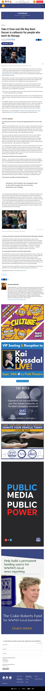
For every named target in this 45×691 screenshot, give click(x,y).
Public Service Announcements (29, 676)
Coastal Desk (5, 661)
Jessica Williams (14, 112)
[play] (3, 6)
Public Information (20, 682)
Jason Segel (37, 110)
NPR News (3, 25)
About (27, 682)
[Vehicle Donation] (22, 441)
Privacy (27, 679)
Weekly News (5, 660)
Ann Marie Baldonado (11, 39)
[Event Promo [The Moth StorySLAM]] (22, 403)
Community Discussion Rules (20, 679)
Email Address (5, 644)
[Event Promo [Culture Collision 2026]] (22, 322)
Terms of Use (19, 676)
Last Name (4, 653)
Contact (36, 676)
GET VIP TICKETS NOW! (22, 381)
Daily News (5, 659)
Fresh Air (24, 270)
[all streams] (43, 6)
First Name (4, 649)
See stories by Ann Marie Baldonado (17, 299)
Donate (40, 1)
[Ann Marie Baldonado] (3, 286)
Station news (5, 665)
